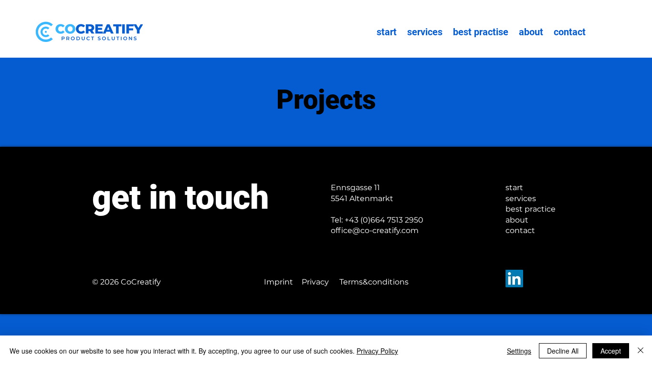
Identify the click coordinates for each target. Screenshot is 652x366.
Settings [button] (519, 351)
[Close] (640, 350)
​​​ (377, 219)
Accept (610, 351)
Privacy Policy (377, 351)
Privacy (315, 281)
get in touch (180, 197)
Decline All (562, 351)
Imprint (278, 281)
